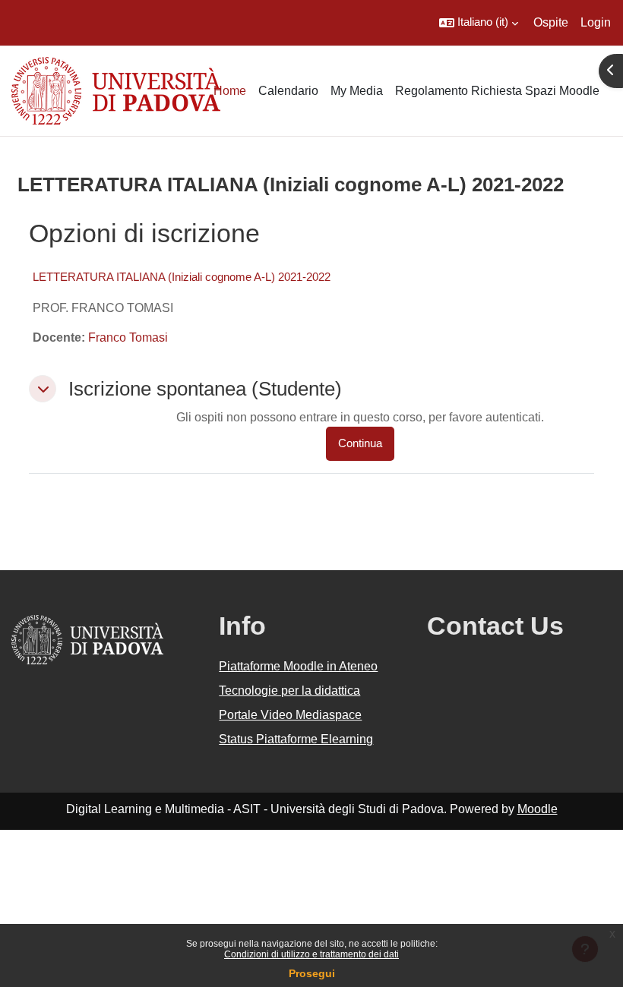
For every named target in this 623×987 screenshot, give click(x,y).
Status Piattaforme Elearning (296, 739)
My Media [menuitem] (356, 90)
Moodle (537, 809)
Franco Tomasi (128, 337)
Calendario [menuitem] (288, 90)
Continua (360, 443)
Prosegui (312, 973)
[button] (478, 23)
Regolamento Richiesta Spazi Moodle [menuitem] (497, 90)
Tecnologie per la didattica (289, 690)
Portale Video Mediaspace (290, 714)
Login (595, 22)
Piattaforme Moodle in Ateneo (298, 666)
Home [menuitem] (229, 90)
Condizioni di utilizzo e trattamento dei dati (311, 954)
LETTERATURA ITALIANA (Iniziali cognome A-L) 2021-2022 (181, 276)
